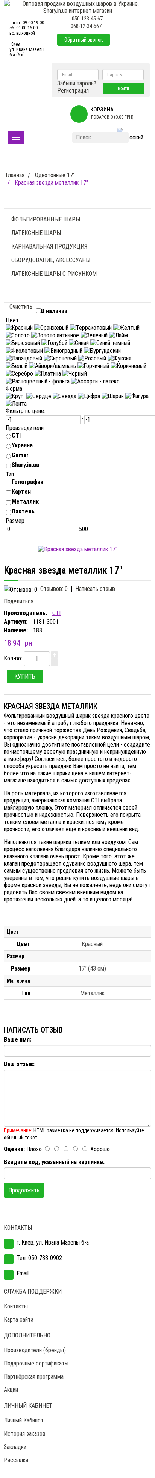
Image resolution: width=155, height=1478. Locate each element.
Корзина (102, 110)
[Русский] (130, 137)
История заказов (25, 1433)
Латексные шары (36, 233)
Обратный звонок (83, 40)
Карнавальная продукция (49, 246)
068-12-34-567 (86, 26)
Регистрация (73, 90)
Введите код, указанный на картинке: (54, 1162)
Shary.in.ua (25, 464)
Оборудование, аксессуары (50, 260)
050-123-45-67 (87, 18)
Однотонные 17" (55, 175)
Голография (27, 481)
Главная (15, 175)
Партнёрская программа (34, 1376)
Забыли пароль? (76, 83)
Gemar (20, 455)
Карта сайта (18, 1319)
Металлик (25, 501)
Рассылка (16, 1460)
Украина (22, 445)
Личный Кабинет (24, 1420)
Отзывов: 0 (54, 588)
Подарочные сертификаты (36, 1363)
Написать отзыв (95, 588)
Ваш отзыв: (19, 1064)
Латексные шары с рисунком (54, 273)
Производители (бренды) (35, 1350)
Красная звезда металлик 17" (51, 182)
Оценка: (14, 1149)
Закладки (15, 1446)
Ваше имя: (17, 1039)
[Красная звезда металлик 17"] (77, 548)
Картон (21, 491)
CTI (16, 435)
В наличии (54, 311)
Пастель (23, 511)
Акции (11, 1389)
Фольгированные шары (45, 219)
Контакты (16, 1306)
